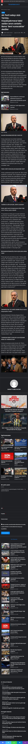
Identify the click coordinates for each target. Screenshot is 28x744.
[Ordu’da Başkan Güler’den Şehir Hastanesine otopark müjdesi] (5, 553)
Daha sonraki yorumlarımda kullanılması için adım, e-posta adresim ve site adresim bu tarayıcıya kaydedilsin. (13, 526)
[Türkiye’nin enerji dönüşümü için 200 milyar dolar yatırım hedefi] (5, 664)
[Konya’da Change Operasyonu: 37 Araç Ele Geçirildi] (5, 600)
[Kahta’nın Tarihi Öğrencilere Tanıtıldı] (5, 107)
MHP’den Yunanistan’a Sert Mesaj (20, 448)
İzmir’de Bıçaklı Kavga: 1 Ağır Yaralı (7, 448)
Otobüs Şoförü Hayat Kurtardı (6, 476)
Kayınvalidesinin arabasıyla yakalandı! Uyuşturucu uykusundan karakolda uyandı (18, 98)
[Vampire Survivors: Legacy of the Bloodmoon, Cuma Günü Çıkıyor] (5, 586)
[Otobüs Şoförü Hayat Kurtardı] (7, 471)
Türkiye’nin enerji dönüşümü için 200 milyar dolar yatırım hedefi (17, 664)
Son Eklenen (14, 539)
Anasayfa (4, 9)
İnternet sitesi (4, 519)
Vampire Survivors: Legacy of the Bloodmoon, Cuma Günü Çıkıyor (18, 586)
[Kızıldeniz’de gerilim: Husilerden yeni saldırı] (5, 573)
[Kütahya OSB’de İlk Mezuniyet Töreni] (5, 645)
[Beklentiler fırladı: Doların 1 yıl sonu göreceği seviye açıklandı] (5, 566)
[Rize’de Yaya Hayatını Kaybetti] (21, 471)
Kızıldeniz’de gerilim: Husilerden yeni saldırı (16, 572)
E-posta (3, 513)
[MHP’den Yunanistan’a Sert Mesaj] (21, 442)
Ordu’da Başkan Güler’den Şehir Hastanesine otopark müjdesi (17, 552)
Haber (9, 9)
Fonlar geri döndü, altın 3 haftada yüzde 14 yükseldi (17, 592)
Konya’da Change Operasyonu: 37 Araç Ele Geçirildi (16, 599)
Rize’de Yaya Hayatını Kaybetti (20, 476)
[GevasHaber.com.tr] (14, 4)
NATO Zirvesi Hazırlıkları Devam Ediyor (19, 462)
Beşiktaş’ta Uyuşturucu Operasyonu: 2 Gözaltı (16, 670)
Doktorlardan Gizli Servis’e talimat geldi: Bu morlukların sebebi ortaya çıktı (17, 559)
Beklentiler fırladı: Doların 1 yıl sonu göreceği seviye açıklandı (18, 566)
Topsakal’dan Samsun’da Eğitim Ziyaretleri (17, 657)
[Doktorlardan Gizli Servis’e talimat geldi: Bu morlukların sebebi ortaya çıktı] (5, 559)
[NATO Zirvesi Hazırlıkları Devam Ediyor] (21, 456)
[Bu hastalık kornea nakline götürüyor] (5, 580)
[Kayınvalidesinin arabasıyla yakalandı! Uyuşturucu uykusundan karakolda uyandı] (5, 98)
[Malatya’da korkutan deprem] (7, 456)
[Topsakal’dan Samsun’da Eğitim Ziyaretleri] (5, 658)
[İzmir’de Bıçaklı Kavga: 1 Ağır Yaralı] (7, 442)
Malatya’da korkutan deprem (6, 461)
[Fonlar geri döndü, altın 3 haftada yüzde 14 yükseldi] (5, 593)
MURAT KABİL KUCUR (7, 32)
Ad (2, 508)
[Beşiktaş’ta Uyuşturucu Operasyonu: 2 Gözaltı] (5, 671)
